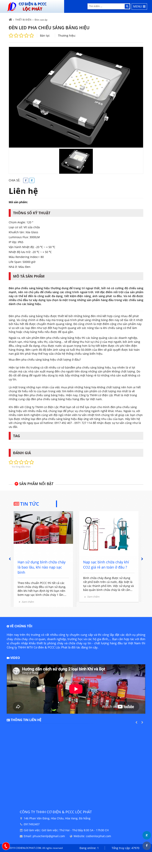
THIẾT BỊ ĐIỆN (23, 19)
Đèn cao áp (41, 19)
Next (142, 559)
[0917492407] (6, 846)
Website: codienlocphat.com (79, 836)
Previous (10, 559)
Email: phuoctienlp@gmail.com (31, 836)
